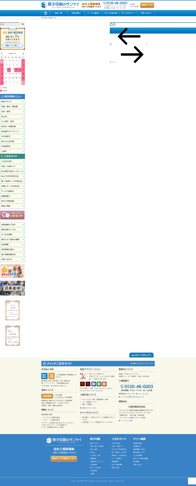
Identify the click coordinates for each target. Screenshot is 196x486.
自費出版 (93, 458)
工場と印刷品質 (134, 6)
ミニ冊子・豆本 (7, 121)
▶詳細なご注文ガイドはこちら (142, 363)
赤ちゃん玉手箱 (7, 141)
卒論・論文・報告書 (9, 106)
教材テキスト (6, 101)
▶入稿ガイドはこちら (88, 408)
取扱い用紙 (5, 206)
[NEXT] (23, 53)
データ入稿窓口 (93, 13)
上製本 (4, 151)
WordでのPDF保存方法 (9, 176)
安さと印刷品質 (111, 13)
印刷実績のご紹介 (8, 225)
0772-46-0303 (121, 8)
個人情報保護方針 (8, 254)
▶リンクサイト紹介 (126, 421)
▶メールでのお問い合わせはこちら (131, 397)
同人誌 (4, 116)
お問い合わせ (145, 13)
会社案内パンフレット (10, 131)
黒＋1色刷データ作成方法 (11, 181)
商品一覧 (58, 13)
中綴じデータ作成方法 (10, 186)
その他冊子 (5, 136)
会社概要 (132, 4)
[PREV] (2, 53)
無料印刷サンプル (8, 230)
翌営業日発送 (137, 443)
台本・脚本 (5, 111)
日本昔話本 (5, 146)
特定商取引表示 (7, 249)
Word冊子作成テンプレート (12, 171)
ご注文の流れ (6, 161)
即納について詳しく (12, 45)
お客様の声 (137, 446)
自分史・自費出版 (8, 126)
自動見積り (76, 13)
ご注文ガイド (129, 13)
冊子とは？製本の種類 (10, 239)
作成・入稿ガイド (8, 166)
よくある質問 (6, 234)
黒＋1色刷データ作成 (119, 452)
